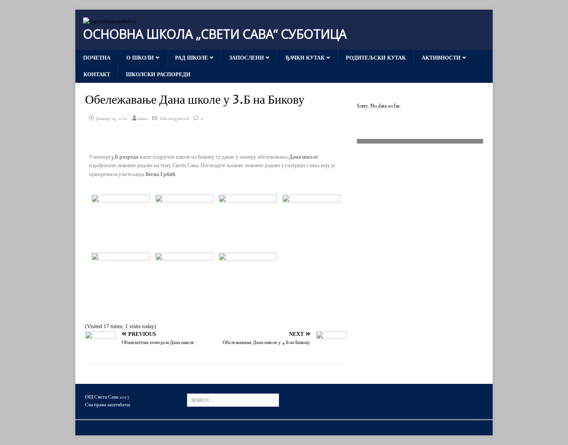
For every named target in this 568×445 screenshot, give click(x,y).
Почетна (97, 58)
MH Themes (173, 427)
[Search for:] (233, 399)
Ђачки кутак (305, 58)
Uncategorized (174, 118)
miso (143, 118)
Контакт (96, 74)
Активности (441, 58)
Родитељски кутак (376, 58)
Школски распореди (158, 74)
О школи (140, 58)
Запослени (246, 58)
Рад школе (191, 58)
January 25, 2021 (112, 118)
